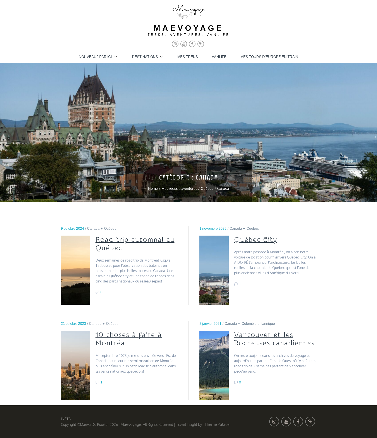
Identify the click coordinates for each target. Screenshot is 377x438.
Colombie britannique (258, 323)
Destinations (145, 57)
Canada (93, 228)
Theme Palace (217, 424)
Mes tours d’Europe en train (269, 57)
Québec (110, 228)
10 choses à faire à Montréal (129, 339)
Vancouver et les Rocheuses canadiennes (274, 339)
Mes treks (187, 57)
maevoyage (189, 28)
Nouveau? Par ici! (96, 57)
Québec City (255, 240)
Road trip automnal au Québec (135, 244)
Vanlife (219, 57)
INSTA (66, 419)
